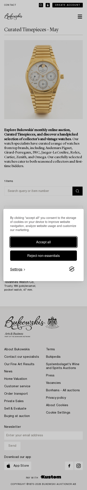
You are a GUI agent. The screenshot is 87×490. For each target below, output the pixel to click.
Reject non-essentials (43, 255)
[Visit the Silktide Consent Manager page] (72, 269)
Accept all (43, 241)
